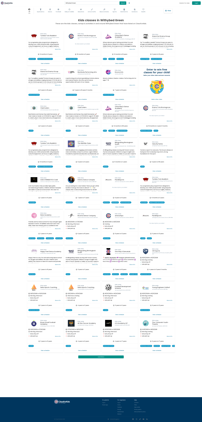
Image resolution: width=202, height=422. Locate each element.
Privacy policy (137, 409)
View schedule (45, 63)
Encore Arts (119, 72)
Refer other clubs (157, 99)
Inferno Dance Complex (86, 180)
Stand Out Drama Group (161, 36)
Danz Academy (45, 215)
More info (58, 49)
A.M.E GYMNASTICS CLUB (49, 180)
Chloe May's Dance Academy (122, 36)
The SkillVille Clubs (84, 143)
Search (123, 3)
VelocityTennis (157, 144)
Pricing (119, 409)
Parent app (105, 405)
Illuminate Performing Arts (87, 72)
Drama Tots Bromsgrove (87, 36)
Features (119, 407)
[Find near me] (129, 3)
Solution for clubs (184, 3)
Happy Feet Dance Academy (50, 251)
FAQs (135, 405)
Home (118, 405)
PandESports (119, 180)
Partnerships (120, 411)
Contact (136, 402)
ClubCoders (44, 108)
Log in (196, 3)
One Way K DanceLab (122, 251)
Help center (137, 407)
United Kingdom (114, 419)
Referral (119, 414)
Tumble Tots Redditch (48, 36)
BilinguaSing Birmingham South (124, 143)
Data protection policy (140, 411)
